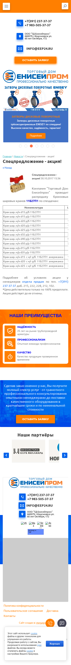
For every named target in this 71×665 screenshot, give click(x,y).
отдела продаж (33, 281)
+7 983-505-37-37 (38, 25)
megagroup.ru (44, 622)
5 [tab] (42, 146)
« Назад (7, 167)
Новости (18, 156)
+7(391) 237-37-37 (38, 21)
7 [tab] (53, 146)
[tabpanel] (35, 114)
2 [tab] (25, 146)
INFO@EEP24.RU (39, 48)
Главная (7, 156)
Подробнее (36, 135)
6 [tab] (47, 146)
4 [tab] (36, 146)
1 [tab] (20, 146)
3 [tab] (31, 146)
